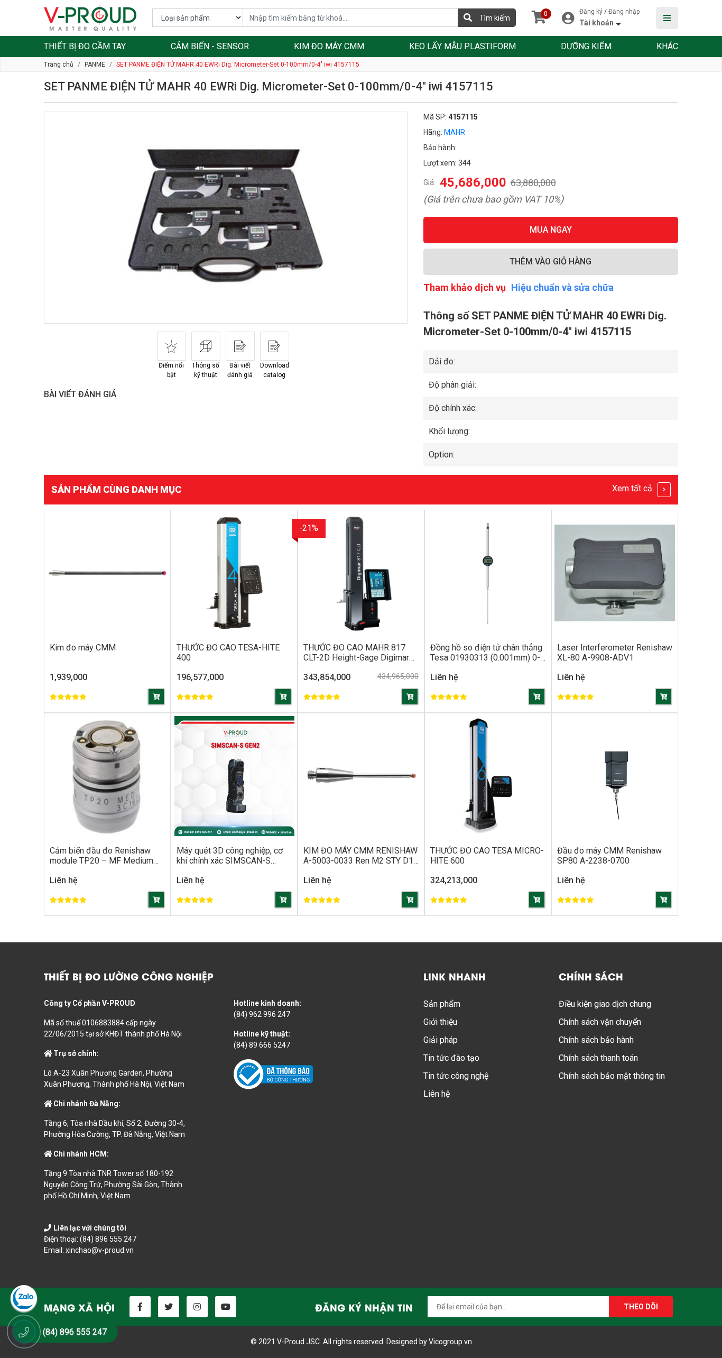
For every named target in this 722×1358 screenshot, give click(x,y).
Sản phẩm (441, 1004)
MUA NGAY (551, 230)
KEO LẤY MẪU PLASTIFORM (462, 46)
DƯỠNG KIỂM (586, 46)
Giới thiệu (440, 1022)
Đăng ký (591, 11)
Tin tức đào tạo (451, 1058)
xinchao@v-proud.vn (100, 1250)
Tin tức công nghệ (455, 1076)
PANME (95, 64)
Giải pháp (440, 1040)
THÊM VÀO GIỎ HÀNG (550, 261)
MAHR (454, 132)
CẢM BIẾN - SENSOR (210, 46)
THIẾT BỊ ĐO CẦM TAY (85, 46)
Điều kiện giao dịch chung (605, 1004)
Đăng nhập (624, 11)
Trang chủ (58, 64)
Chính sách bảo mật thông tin (612, 1076)
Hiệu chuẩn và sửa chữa (562, 287)
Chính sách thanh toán (598, 1058)
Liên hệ (436, 1094)
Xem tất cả (633, 488)
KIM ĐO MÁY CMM (329, 46)
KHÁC (667, 46)
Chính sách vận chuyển (600, 1022)
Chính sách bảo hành (596, 1040)
